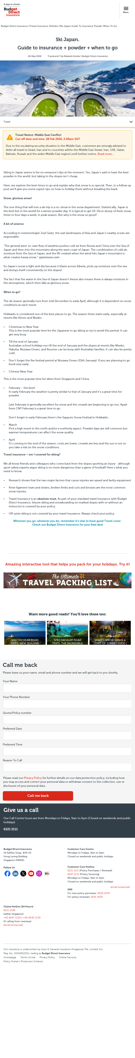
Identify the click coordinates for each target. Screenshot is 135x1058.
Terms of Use (27, 957)
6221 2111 (11, 829)
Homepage (10, 957)
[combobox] (67, 735)
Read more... (106, 154)
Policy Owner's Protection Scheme (23, 961)
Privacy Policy (33, 778)
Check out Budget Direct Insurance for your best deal (67, 524)
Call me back (38, 796)
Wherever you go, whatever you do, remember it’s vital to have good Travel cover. (67, 521)
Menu (125, 12)
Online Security (67, 957)
